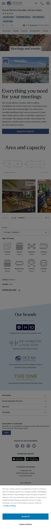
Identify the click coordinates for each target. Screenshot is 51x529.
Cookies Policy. (9, 506)
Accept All (25, 516)
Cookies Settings (25, 524)
